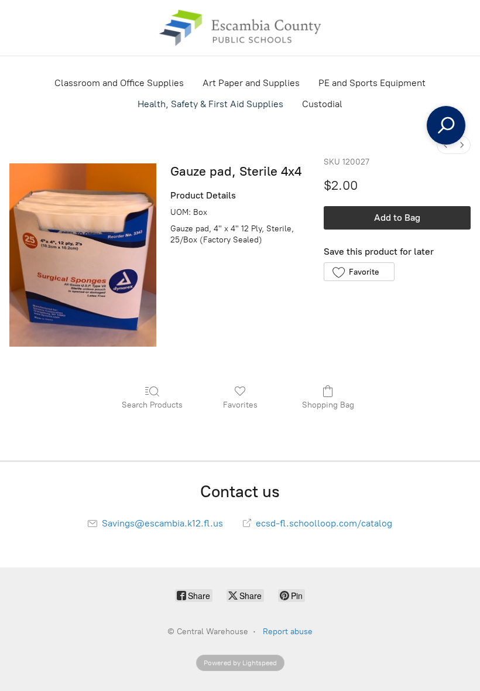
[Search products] (446, 125)
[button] (359, 271)
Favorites (240, 405)
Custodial (322, 104)
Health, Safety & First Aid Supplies (210, 104)
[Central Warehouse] (239, 28)
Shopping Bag (328, 405)
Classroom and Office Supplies (119, 82)
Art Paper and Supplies (251, 82)
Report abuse (288, 632)
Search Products (152, 405)
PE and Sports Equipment (372, 82)
